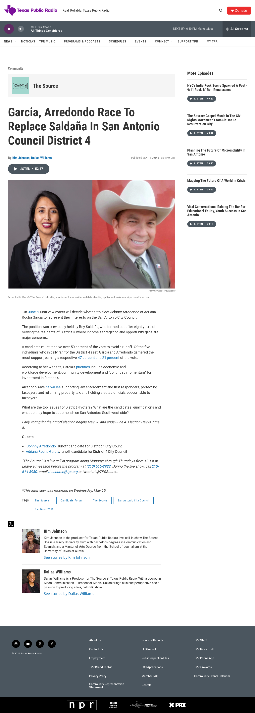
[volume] (21, 29)
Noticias (28, 41)
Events (140, 41)
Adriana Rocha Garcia (42, 451)
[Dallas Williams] (31, 581)
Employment (97, 658)
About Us (95, 640)
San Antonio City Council (133, 500)
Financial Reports (152, 640)
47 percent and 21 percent (99, 358)
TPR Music (47, 41)
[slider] (27, 29)
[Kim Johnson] (31, 541)
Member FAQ (150, 676)
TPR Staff (200, 640)
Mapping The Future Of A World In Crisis (216, 180)
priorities (83, 367)
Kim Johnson (20, 158)
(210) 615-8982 (98, 466)
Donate (241, 10)
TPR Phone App (204, 658)
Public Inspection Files (155, 658)
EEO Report (149, 649)
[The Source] (20, 85)
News (8, 41)
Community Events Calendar (212, 676)
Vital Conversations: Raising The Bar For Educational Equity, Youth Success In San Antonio (216, 211)
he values (53, 387)
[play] (9, 29)
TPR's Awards (203, 667)
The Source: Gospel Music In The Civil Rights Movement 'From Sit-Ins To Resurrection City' (214, 120)
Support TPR (188, 41)
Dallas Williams (41, 158)
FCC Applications (152, 667)
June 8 (33, 312)
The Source (45, 86)
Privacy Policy (97, 676)
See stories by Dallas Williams (69, 593)
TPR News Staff (204, 649)
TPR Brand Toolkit (100, 667)
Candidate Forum (72, 500)
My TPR (212, 41)
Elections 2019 (44, 509)
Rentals (146, 685)
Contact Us (96, 649)
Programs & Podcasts (82, 41)
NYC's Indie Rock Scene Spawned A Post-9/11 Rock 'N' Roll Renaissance (217, 87)
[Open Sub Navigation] (15, 41)
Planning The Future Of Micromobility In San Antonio (216, 152)
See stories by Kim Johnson (67, 557)
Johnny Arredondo (41, 446)
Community (15, 68)
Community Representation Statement (106, 686)
